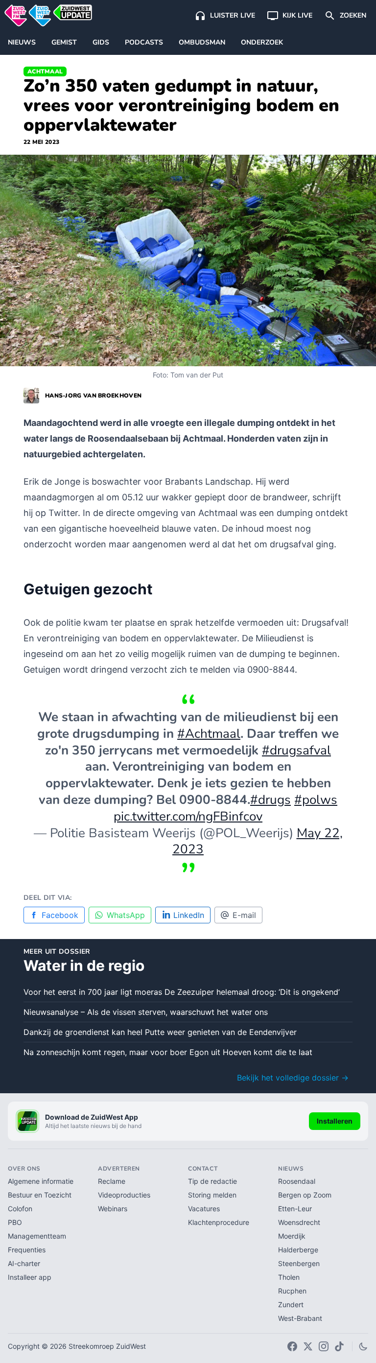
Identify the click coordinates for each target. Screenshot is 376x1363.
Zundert (291, 1304)
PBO (15, 1222)
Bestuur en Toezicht (39, 1195)
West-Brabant (300, 1318)
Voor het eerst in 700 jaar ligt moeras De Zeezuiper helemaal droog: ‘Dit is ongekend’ (182, 992)
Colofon (20, 1208)
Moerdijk (292, 1236)
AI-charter (24, 1263)
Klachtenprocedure (218, 1222)
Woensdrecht (299, 1222)
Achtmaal (45, 71)
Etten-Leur (295, 1208)
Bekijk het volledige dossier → (293, 1077)
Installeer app (29, 1277)
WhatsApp (126, 915)
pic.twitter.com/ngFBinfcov (188, 816)
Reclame (111, 1181)
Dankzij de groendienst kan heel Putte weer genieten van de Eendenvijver (160, 1032)
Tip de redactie (212, 1181)
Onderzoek (262, 42)
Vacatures (204, 1208)
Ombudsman (202, 42)
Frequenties (27, 1250)
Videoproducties (124, 1195)
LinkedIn (188, 915)
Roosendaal (296, 1181)
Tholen (289, 1277)
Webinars (112, 1208)
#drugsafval (296, 750)
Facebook (60, 915)
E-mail (244, 915)
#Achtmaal (208, 733)
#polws (315, 799)
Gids (101, 42)
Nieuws (22, 42)
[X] (308, 1346)
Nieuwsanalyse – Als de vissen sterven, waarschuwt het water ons (146, 1012)
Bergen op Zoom (304, 1195)
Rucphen (292, 1291)
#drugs (270, 799)
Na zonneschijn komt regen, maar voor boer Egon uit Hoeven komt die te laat (168, 1052)
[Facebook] (292, 1346)
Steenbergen (299, 1263)
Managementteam (37, 1236)
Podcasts (144, 42)
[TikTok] (339, 1346)
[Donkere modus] (363, 1346)
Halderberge (298, 1250)
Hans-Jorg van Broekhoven (93, 396)
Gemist (64, 42)
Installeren (334, 1121)
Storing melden (212, 1195)
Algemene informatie (40, 1181)
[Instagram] (324, 1346)
